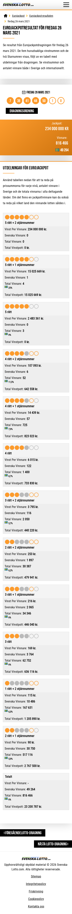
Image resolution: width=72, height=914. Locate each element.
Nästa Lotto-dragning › (53, 844)
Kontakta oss (36, 906)
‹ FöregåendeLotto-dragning (22, 833)
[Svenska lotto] (18, 5)
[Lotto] (5, 15)
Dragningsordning (22, 111)
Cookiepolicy (36, 899)
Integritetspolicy (36, 884)
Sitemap (36, 876)
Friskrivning (36, 891)
